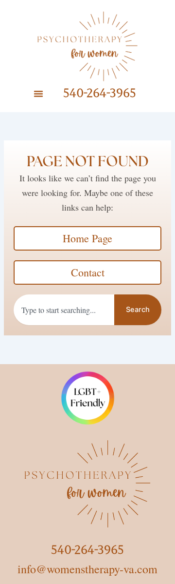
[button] (38, 93)
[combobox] (64, 309)
